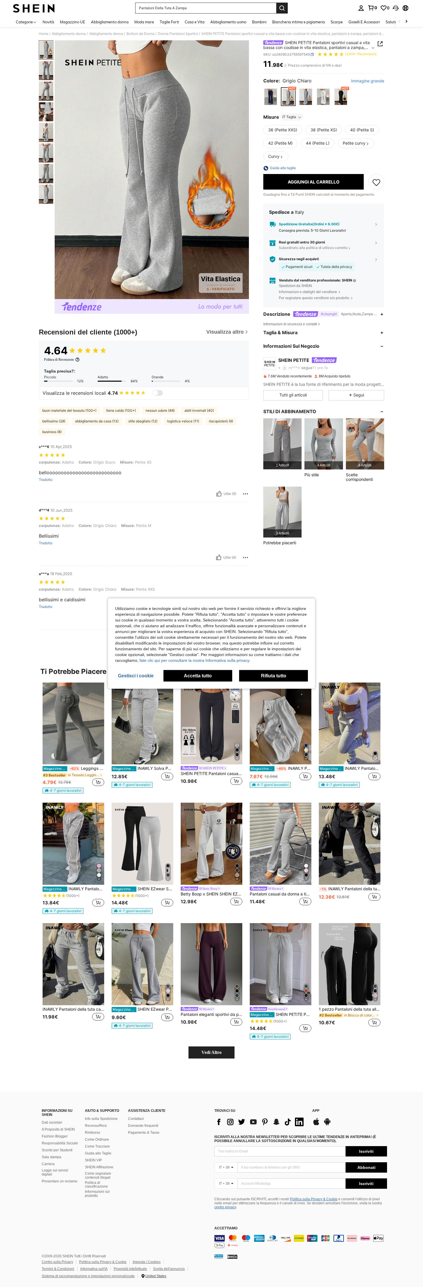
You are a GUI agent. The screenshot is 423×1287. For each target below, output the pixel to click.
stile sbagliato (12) (142, 421)
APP (315, 1111)
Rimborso (92, 1133)
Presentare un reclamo (59, 1181)
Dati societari (52, 1122)
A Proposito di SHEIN (58, 1129)
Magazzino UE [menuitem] (72, 22)
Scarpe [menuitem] (337, 22)
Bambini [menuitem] (259, 22)
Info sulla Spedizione (101, 1119)
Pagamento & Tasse (143, 1133)
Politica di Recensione (59, 360)
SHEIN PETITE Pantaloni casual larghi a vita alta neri (211, 773)
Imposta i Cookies (147, 1262)
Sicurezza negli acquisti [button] (299, 259)
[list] (260, 1122)
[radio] (270, 97)
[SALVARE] (376, 182)
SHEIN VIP (93, 1160)
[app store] (316, 1124)
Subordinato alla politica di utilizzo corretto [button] (313, 248)
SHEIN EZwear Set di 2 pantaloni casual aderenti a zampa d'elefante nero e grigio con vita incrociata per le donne (143, 889)
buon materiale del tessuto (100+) (69, 410)
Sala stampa (51, 1157)
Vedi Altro (211, 1052)
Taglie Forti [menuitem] (169, 22)
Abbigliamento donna (69, 34)
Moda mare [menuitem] (144, 22)
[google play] (327, 1124)
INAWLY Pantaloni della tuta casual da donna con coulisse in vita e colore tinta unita (350, 889)
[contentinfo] (300, 1242)
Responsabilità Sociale (60, 1143)
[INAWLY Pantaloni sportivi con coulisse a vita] (349, 724)
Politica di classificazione (96, 1185)
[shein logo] (34, 8)
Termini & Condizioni (58, 1269)
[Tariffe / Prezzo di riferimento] (285, 65)
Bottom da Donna (141, 34)
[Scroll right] (406, 21)
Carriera (48, 1164)
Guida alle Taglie (98, 1153)
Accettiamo (225, 1228)
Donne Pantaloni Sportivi (178, 34)
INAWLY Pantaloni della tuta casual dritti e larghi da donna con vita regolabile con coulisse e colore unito (73, 1009)
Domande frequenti (143, 1126)
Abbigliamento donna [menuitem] (110, 22)
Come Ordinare (97, 1139)
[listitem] (282, 443)
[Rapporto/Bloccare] (245, 493)
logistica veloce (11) (183, 421)
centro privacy (225, 1207)
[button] (395, 8)
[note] (63, 790)
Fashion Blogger (55, 1136)
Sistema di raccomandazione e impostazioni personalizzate (88, 1276)
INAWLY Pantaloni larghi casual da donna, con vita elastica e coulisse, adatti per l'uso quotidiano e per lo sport (281, 768)
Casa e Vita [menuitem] (195, 22)
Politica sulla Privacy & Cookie (314, 1199)
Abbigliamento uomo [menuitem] (228, 22)
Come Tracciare (97, 1146)
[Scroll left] (399, 21)
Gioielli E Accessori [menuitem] (364, 22)
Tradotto (45, 480)
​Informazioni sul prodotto (97, 1194)
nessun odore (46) (160, 410)
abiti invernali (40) (199, 410)
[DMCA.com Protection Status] (232, 1256)
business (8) (52, 432)
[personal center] (361, 8)
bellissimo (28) (53, 421)
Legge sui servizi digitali (55, 1172)
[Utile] (219, 493)
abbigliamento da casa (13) (97, 421)
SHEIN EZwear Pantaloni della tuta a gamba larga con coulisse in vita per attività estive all (143, 1009)
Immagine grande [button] (367, 81)
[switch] (158, 393)
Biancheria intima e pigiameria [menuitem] (298, 22)
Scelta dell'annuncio (169, 1269)
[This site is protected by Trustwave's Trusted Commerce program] (218, 1256)
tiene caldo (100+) (121, 410)
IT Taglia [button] (289, 117)
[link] (372, 7)
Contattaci (136, 1119)
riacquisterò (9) (221, 421)
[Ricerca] (282, 8)
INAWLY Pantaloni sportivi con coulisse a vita (350, 768)
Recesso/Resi (96, 1126)
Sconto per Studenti (57, 1150)
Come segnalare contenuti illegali (98, 1175)
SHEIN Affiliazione (99, 1167)
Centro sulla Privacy (57, 1262)
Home (43, 34)
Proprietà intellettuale (130, 1269)
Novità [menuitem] (48, 22)
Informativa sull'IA (94, 1269)
